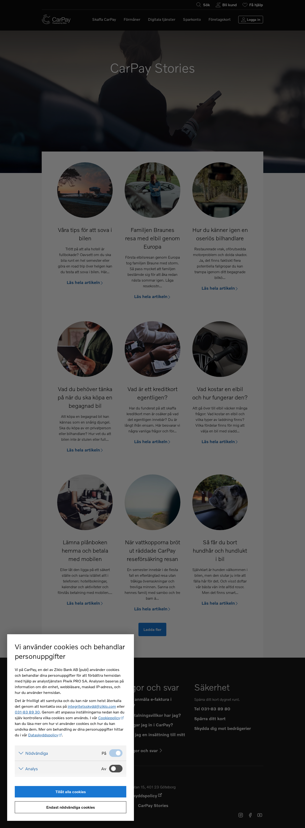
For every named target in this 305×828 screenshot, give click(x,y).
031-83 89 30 (27, 712)
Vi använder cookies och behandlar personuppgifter (70, 651)
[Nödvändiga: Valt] (115, 753)
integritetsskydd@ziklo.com (92, 706)
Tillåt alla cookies (71, 791)
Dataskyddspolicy (43, 735)
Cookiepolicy (109, 717)
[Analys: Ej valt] (115, 768)
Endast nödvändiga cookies (70, 807)
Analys (31, 768)
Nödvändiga (36, 753)
